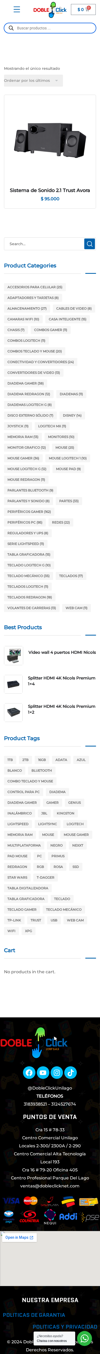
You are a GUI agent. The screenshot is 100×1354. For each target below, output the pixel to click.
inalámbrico (19, 813)
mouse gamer (76, 835)
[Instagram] (57, 1072)
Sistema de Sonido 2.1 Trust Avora (50, 190)
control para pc (23, 792)
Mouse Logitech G (26, 469)
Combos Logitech (26, 340)
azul (81, 760)
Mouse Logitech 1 (68, 458)
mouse (48, 835)
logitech (75, 824)
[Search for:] (50, 243)
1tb (10, 760)
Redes (61, 522)
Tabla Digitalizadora (27, 888)
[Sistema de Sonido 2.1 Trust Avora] (50, 140)
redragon (17, 867)
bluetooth (41, 770)
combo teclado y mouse (30, 781)
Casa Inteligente (67, 319)
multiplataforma (24, 845)
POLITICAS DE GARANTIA (34, 1315)
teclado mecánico (64, 909)
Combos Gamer (50, 330)
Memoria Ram (22, 437)
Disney (72, 415)
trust (36, 920)
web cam (75, 920)
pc (39, 856)
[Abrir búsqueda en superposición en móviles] (50, 28)
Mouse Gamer (23, 458)
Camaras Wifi (23, 319)
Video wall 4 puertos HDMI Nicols (62, 652)
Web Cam (76, 608)
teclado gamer (22, 909)
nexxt (77, 845)
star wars (17, 877)
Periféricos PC (24, 522)
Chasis (16, 330)
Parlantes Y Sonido (28, 501)
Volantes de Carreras (31, 608)
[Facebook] (29, 1072)
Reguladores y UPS (27, 533)
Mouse (64, 447)
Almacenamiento (27, 308)
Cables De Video (74, 308)
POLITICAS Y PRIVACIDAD (65, 1326)
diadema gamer (22, 803)
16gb (42, 760)
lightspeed (18, 824)
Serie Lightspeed (25, 544)
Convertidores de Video (33, 373)
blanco (14, 770)
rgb (40, 867)
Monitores (61, 437)
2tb (25, 760)
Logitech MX (52, 426)
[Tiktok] (70, 1072)
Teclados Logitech (27, 586)
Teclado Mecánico (28, 576)
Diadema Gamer (25, 383)
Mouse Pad (68, 469)
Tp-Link (14, 920)
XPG (28, 931)
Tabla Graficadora (28, 554)
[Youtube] (43, 1072)
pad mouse (17, 856)
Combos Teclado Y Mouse (34, 351)
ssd (76, 867)
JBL (44, 813)
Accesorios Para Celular (34, 287)
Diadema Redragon (28, 394)
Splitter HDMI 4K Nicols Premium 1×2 (61, 709)
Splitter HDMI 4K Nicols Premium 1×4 (61, 680)
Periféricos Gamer (29, 512)
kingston (65, 813)
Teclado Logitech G (29, 565)
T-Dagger (45, 877)
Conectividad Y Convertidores (40, 362)
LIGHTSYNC (47, 824)
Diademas (71, 394)
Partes (69, 501)
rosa (58, 867)
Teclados (71, 576)
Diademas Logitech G (29, 405)
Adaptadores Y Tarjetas (33, 298)
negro (56, 845)
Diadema (57, 792)
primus (58, 856)
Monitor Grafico (26, 447)
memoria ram (20, 835)
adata (61, 760)
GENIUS (74, 803)
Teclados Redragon (29, 597)
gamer (52, 803)
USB (54, 920)
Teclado (62, 899)
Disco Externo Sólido (30, 415)
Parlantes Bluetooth (30, 490)
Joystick (18, 426)
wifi (11, 931)
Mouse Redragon (26, 480)
